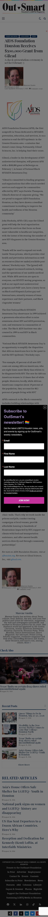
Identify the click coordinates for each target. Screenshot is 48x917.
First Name (9, 454)
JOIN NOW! (24, 500)
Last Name (9, 467)
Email (6, 440)
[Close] (45, 407)
